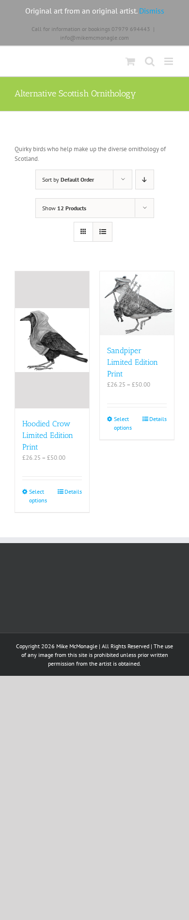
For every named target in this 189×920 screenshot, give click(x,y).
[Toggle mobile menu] (169, 61)
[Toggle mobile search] (150, 61)
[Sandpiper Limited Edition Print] (137, 303)
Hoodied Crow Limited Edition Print (47, 435)
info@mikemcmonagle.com (94, 37)
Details (73, 491)
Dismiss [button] (151, 11)
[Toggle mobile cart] (130, 61)
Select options (38, 496)
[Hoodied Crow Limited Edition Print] (52, 339)
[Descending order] (144, 179)
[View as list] (102, 231)
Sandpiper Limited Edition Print (132, 362)
